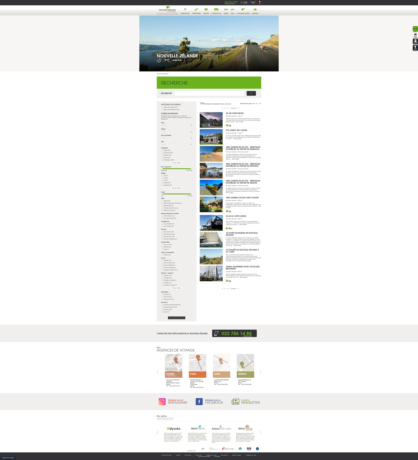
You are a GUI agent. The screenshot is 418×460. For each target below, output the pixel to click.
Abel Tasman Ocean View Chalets (242, 197)
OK (251, 93)
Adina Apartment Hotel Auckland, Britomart (243, 267)
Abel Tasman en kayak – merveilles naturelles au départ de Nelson (243, 181)
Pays (162, 123)
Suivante (233, 108)
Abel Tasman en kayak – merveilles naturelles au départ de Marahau (243, 147)
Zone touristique (166, 135)
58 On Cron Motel (235, 113)
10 (254, 103)
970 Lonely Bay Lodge (236, 130)
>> (238, 108)
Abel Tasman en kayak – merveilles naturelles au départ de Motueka (243, 164)
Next (260, 372)
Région (163, 129)
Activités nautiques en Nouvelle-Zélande (242, 233)
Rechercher (166, 93)
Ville (162, 141)
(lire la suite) (239, 122)
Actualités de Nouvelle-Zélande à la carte (242, 250)
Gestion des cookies (8, 458)
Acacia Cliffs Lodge (236, 216)
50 (257, 103)
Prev (157, 372)
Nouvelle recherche (176, 318)
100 (260, 103)
